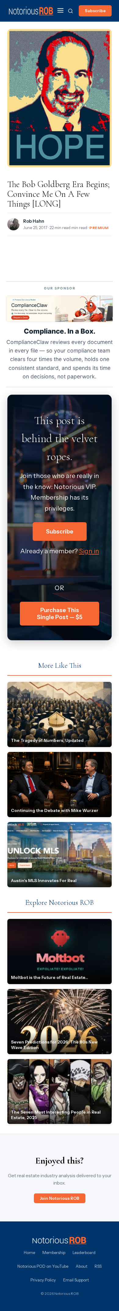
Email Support (76, 1279)
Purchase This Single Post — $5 (59, 614)
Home (29, 1252)
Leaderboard (84, 1252)
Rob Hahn (33, 221)
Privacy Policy (43, 1279)
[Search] (70, 11)
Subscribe (95, 10)
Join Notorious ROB (59, 1198)
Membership (53, 1252)
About (81, 1266)
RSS (98, 1266)
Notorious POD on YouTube (42, 1266)
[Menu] (60, 11)
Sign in (89, 551)
